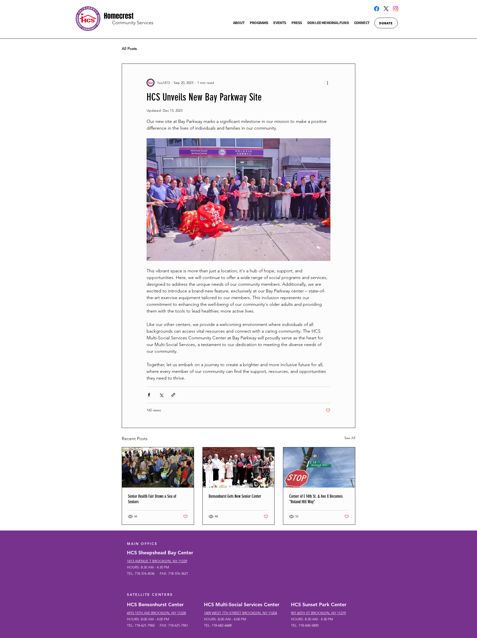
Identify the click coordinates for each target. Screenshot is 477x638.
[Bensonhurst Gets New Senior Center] (239, 467)
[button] (239, 23)
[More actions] (327, 83)
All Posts (129, 48)
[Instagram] (395, 8)
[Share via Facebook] (149, 394)
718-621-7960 (145, 625)
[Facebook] (376, 8)
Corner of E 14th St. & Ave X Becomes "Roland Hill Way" (316, 499)
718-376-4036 (145, 573)
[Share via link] (173, 394)
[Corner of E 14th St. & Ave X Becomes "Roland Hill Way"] (319, 467)
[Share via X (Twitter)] (161, 394)
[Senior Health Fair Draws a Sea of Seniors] (158, 467)
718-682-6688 (222, 625)
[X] (386, 8)
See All (349, 438)
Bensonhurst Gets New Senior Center (235, 496)
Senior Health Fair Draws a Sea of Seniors (152, 499)
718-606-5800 (308, 625)
